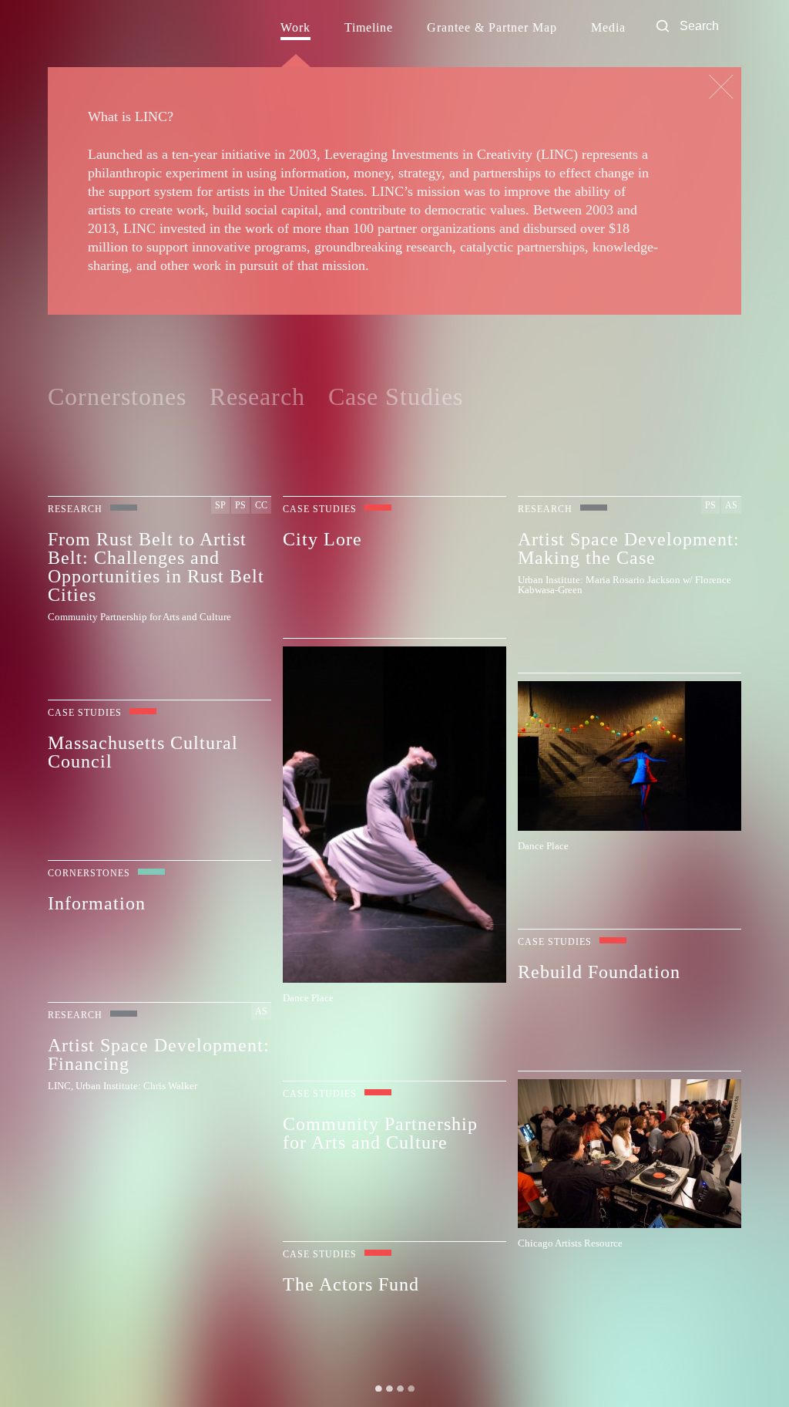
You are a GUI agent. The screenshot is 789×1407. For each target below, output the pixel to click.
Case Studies (395, 396)
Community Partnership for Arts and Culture (380, 1133)
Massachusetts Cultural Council (143, 752)
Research (257, 396)
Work (295, 28)
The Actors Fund (351, 1284)
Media (608, 28)
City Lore (322, 538)
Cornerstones (117, 396)
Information (97, 903)
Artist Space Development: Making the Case (629, 548)
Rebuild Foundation (599, 971)
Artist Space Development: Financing (159, 1054)
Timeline (368, 28)
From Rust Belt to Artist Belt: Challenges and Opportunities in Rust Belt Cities (156, 566)
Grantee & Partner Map (492, 28)
